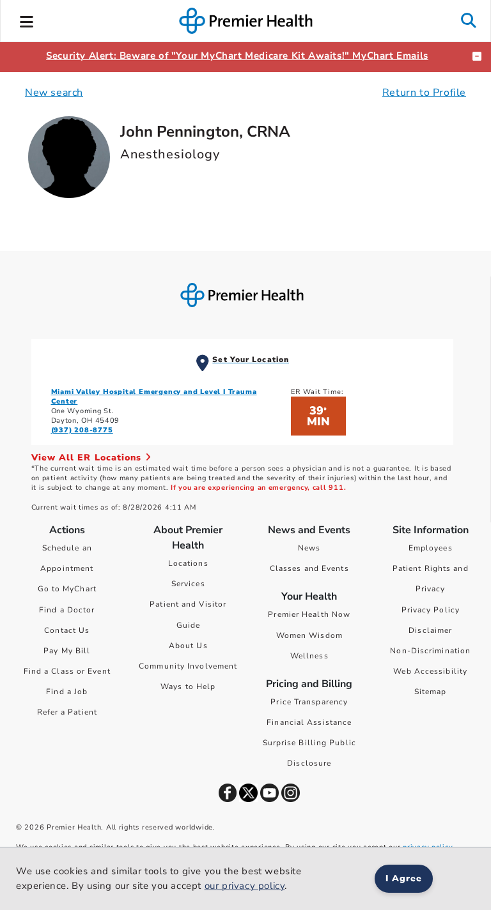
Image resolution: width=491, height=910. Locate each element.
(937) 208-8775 (82, 430)
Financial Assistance (309, 722)
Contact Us (67, 630)
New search (54, 93)
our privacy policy (245, 885)
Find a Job (67, 691)
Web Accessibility (430, 671)
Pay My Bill (66, 651)
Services (188, 584)
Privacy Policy (430, 610)
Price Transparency (309, 702)
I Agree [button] (404, 878)
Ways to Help (187, 686)
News (309, 548)
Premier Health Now (309, 614)
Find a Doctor (67, 610)
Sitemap (430, 691)
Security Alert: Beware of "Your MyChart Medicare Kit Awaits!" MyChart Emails (237, 55)
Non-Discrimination (430, 651)
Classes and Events (309, 568)
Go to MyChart (67, 589)
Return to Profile (424, 93)
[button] (27, 19)
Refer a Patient (67, 712)
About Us (188, 646)
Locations (188, 563)
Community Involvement (188, 666)
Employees (431, 548)
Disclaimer (430, 630)
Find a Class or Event (67, 671)
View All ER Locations (88, 457)
